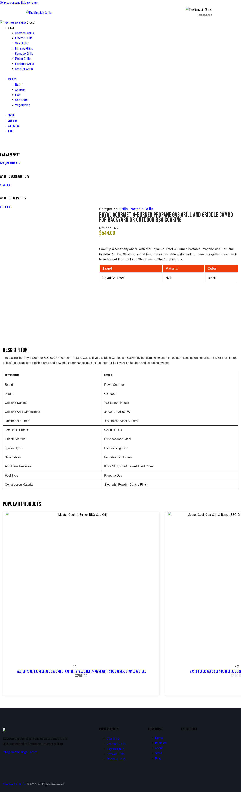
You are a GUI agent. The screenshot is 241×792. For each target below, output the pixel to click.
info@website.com (10, 163)
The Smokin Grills (14, 784)
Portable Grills (141, 209)
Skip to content (10, 2)
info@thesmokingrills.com (20, 752)
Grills (123, 209)
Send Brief (5, 185)
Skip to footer (30, 2)
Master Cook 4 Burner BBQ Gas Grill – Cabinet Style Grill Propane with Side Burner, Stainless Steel (81, 671)
